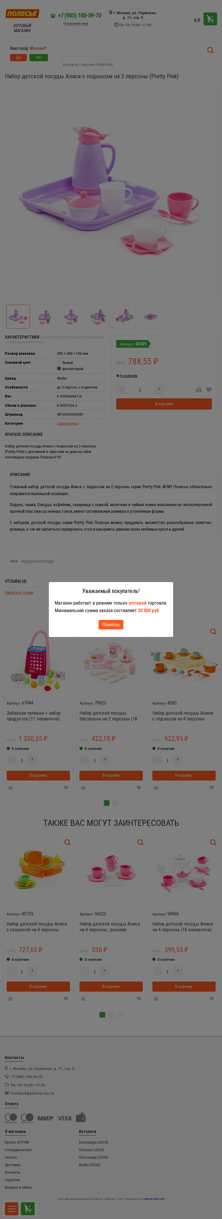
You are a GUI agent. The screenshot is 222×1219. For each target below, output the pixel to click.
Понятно (111, 624)
